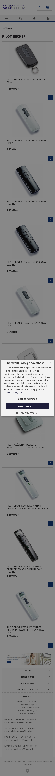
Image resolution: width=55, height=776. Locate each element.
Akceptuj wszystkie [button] (27, 406)
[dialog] (27, 388)
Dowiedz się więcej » (13, 392)
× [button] (50, 363)
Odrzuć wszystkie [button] (27, 399)
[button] (27, 413)
